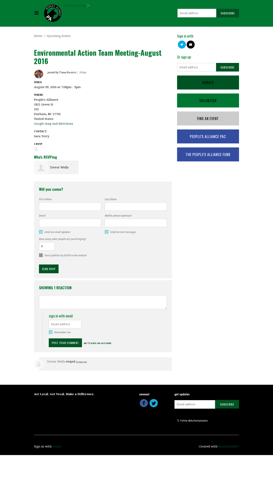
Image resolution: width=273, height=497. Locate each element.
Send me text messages (123, 232)
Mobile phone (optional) (118, 215)
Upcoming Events (59, 36)
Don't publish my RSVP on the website (66, 255)
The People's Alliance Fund (208, 154)
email (57, 446)
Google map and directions (53, 123)
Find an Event (208, 118)
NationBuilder (228, 446)
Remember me (62, 332)
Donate (208, 82)
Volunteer (208, 100)
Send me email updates (57, 232)
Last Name (111, 199)
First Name (45, 199)
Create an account (99, 343)
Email (42, 215)
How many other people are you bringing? (62, 239)
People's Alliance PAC (208, 136)
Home (38, 36)
